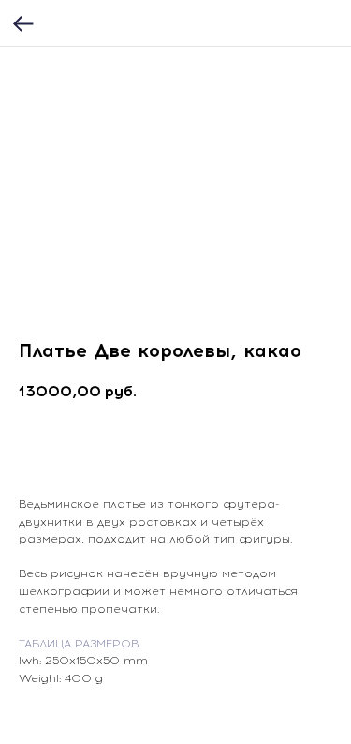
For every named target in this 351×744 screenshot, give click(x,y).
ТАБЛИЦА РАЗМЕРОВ (79, 643)
